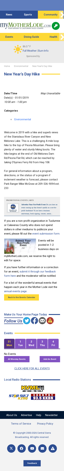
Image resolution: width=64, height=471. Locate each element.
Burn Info (43, 50)
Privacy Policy (45, 423)
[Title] (53, 448)
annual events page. (15, 291)
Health (53, 36)
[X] (11, 448)
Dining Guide (31, 36)
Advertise (26, 415)
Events (9, 36)
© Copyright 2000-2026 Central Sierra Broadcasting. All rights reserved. (32, 434)
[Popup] (56, 26)
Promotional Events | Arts (20, 200)
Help (38, 415)
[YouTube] (32, 448)
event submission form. (46, 233)
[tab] (9, 344)
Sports (28, 14)
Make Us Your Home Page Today (25, 314)
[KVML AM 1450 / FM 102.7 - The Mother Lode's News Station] (32, 388)
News (9, 14)
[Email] (42, 448)
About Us (11, 415)
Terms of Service (21, 423)
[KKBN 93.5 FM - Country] (43, 396)
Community (50, 14)
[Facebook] (21, 448)
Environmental (22, 119)
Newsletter (51, 415)
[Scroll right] (61, 15)
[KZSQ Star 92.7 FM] (17, 396)
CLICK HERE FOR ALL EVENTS (32, 368)
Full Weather (30, 50)
